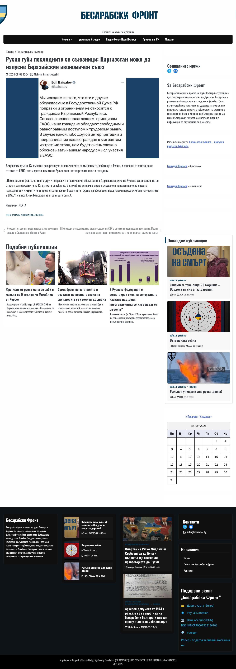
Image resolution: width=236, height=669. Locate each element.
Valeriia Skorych (134, 627)
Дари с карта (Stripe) (200, 605)
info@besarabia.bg (196, 532)
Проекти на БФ (151, 39)
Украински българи (89, 39)
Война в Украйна (13, 214)
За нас (187, 558)
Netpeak (75, 660)
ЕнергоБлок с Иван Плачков (121, 39)
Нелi (174, 294)
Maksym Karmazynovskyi (46, 74)
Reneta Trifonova (178, 345)
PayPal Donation (198, 613)
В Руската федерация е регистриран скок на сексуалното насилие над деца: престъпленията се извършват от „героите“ (133, 299)
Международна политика (32, 214)
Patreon (192, 633)
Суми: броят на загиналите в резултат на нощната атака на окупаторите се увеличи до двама (82, 294)
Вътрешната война (183, 340)
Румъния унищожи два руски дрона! (196, 391)
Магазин (169, 39)
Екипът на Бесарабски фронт (199, 564)
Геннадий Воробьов (177, 166)
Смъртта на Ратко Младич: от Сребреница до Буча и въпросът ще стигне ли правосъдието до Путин (145, 555)
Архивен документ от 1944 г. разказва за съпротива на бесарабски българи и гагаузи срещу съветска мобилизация (146, 615)
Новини (66, 39)
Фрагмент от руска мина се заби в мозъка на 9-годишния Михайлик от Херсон (30, 294)
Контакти (173, 220)
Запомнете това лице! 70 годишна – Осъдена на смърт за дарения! (195, 287)
